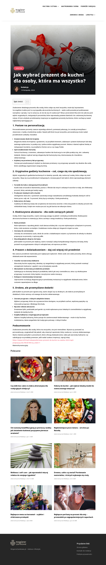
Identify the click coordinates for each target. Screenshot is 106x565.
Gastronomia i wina (69, 6)
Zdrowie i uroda (77, 15)
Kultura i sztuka (50, 6)
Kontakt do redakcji (84, 551)
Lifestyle (89, 15)
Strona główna (82, 547)
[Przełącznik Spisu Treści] (26, 102)
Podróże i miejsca (88, 6)
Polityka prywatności (84, 554)
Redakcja (22, 392)
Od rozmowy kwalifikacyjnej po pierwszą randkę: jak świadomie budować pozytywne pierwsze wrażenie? (31, 430)
